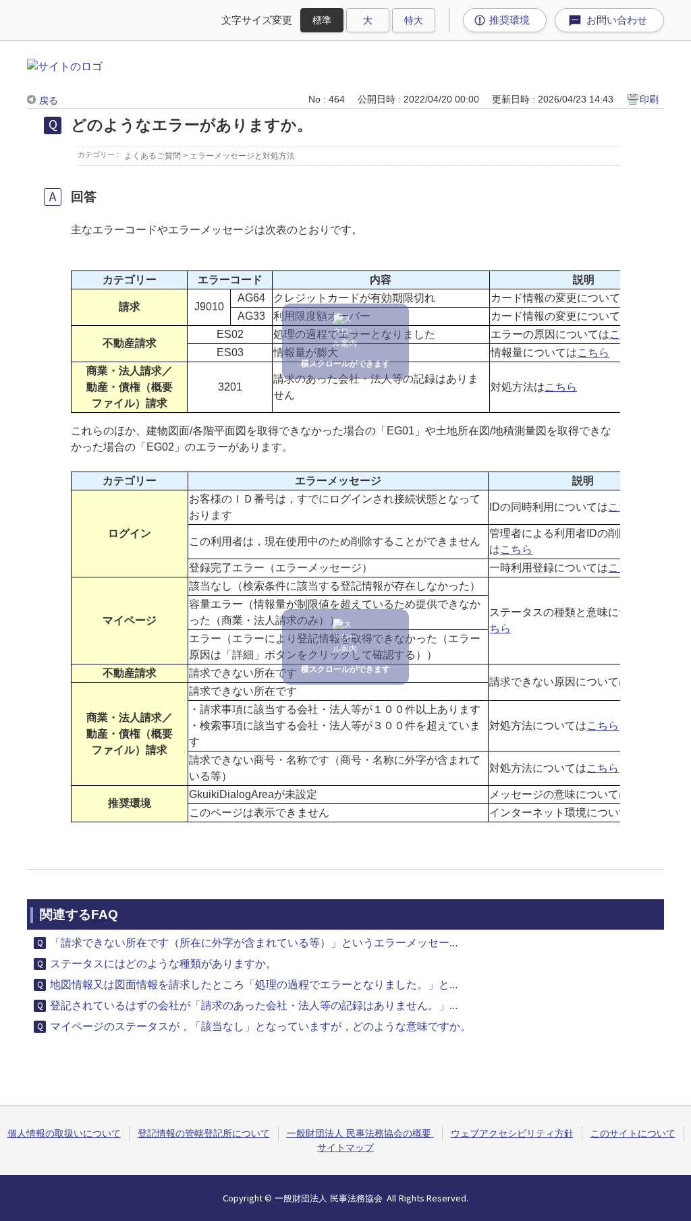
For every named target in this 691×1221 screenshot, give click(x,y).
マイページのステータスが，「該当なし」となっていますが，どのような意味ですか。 (260, 1026)
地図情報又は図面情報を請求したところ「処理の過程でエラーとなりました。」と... (254, 984)
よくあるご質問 (152, 156)
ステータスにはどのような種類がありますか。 (163, 963)
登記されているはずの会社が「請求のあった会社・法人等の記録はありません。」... (254, 1005)
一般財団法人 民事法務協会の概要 (360, 1133)
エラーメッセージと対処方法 (242, 156)
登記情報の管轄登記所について (204, 1133)
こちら (593, 352)
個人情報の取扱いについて (64, 1133)
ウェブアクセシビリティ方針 (512, 1133)
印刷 (649, 99)
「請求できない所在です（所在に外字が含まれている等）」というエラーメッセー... (254, 942)
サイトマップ (345, 1147)
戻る (48, 100)
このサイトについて (632, 1133)
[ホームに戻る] (65, 66)
